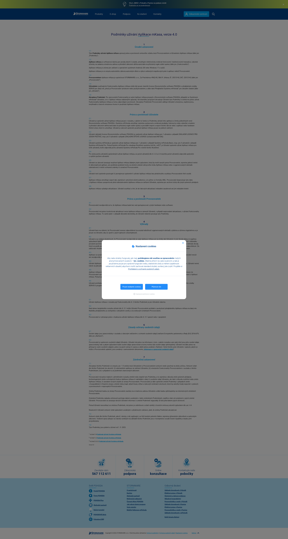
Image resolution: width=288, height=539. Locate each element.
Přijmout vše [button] (156, 287)
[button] (144, 294)
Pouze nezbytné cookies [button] (132, 287)
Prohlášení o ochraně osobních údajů (144, 269)
